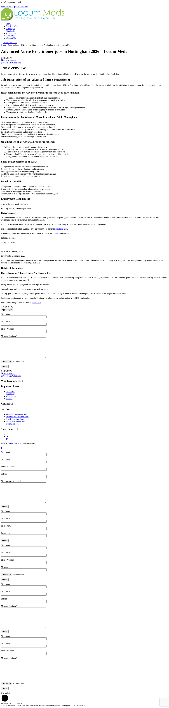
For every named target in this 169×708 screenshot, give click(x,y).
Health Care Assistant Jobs (17, 417)
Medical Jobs (11, 26)
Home (8, 24)
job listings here (60, 229)
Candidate (10, 31)
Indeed (55, 233)
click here (36, 302)
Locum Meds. (14, 443)
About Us (10, 36)
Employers (10, 28)
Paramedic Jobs (12, 424)
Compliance (11, 33)
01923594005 (22, 7)
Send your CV (7, 7)
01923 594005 (9, 60)
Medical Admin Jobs (15, 419)
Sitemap (9, 399)
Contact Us (11, 38)
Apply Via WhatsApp (12, 63)
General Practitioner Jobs (16, 414)
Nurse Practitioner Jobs (16, 421)
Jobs (10, 45)
